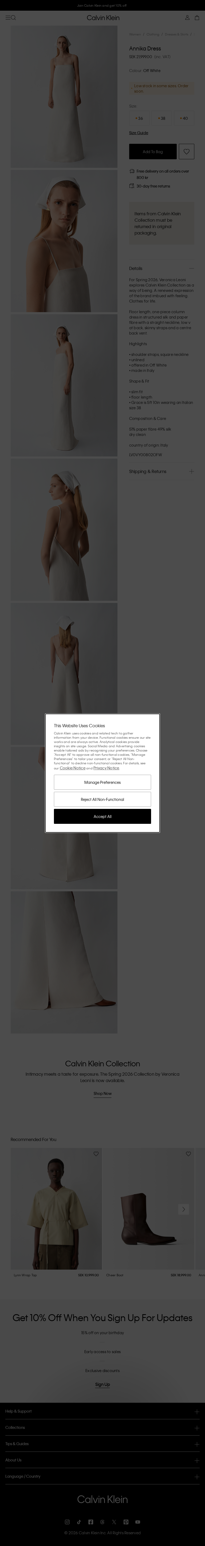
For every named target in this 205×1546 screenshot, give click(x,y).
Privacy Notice (106, 767)
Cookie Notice (72, 767)
